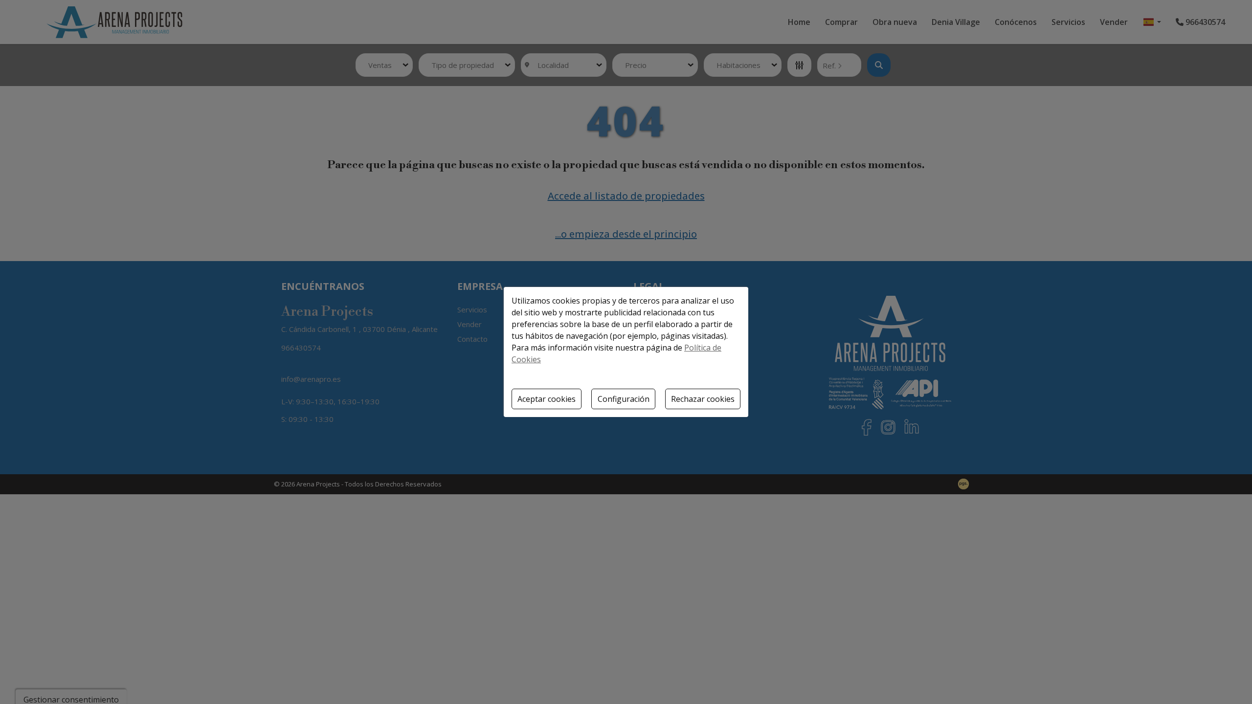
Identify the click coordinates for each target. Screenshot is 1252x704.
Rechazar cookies (703, 399)
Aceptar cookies (546, 399)
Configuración (623, 399)
